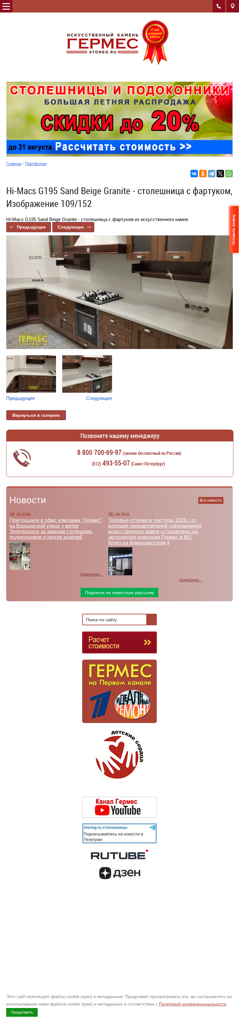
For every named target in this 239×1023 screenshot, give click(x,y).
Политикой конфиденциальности (192, 1003)
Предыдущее (31, 226)
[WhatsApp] (229, 173)
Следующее (71, 226)
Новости (27, 500)
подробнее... (91, 574)
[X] (220, 173)
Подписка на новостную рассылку (119, 592)
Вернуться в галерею (36, 415)
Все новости (211, 500)
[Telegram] (211, 173)
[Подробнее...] (119, 694)
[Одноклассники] (203, 173)
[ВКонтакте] (194, 173)
